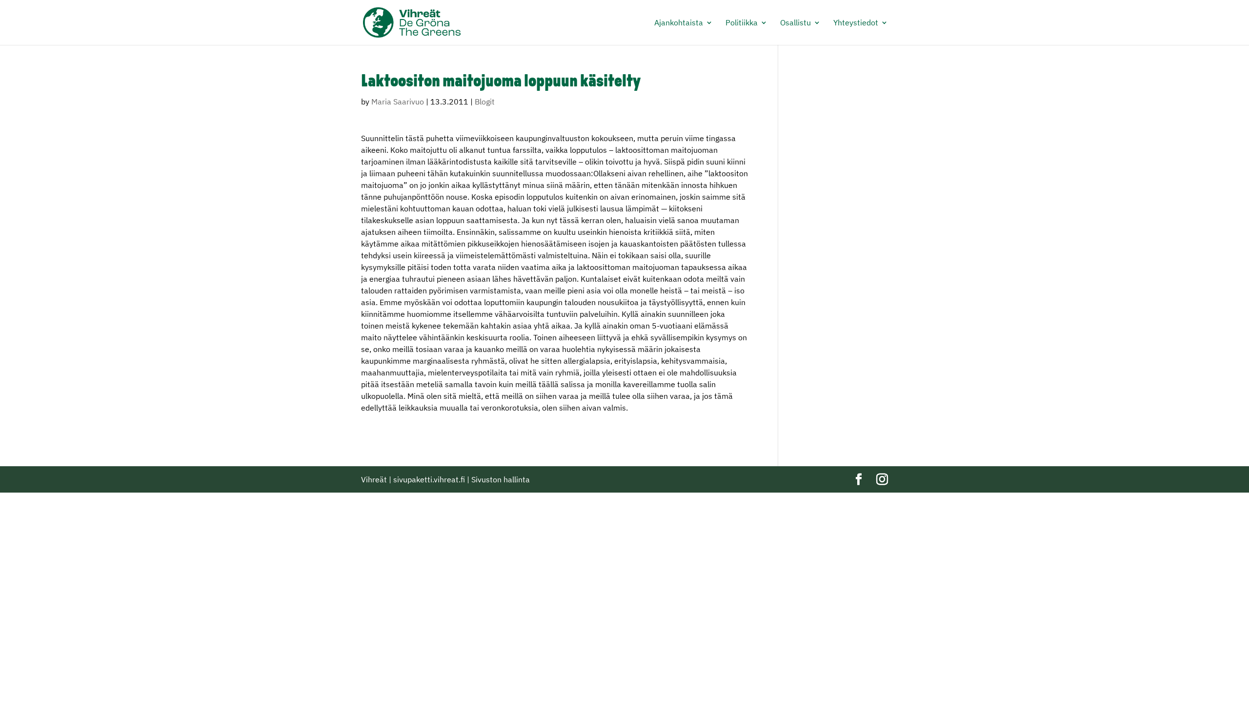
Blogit (485, 101)
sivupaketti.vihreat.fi (429, 479)
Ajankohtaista (678, 23)
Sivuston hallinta (500, 479)
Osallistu (795, 23)
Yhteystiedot (855, 23)
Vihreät (374, 479)
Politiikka (741, 23)
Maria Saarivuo (397, 101)
